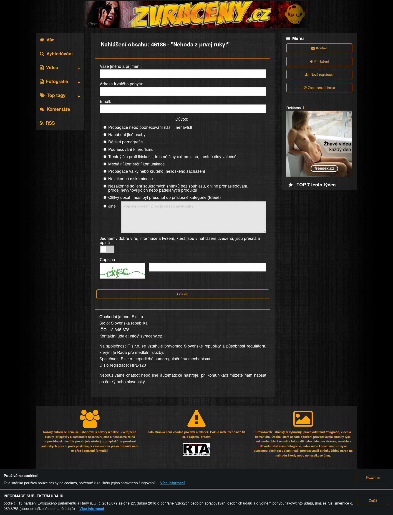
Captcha (107, 259)
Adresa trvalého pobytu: (121, 83)
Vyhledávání (59, 53)
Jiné (112, 206)
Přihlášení (321, 61)
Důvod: (181, 119)
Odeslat (182, 294)
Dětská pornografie (125, 142)
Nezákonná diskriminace (130, 178)
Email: (105, 101)
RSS (50, 122)
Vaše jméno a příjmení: (121, 66)
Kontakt (321, 48)
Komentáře (58, 109)
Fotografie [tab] (57, 81)
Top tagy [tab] (56, 95)
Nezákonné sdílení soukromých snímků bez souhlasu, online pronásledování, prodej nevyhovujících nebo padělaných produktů (178, 188)
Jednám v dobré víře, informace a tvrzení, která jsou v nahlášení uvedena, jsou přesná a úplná (180, 240)
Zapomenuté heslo (321, 87)
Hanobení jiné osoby (127, 134)
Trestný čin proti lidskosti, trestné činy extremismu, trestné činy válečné (172, 156)
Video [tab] (52, 67)
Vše (50, 39)
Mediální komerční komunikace (136, 164)
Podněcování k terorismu (131, 149)
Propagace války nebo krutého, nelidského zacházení (156, 171)
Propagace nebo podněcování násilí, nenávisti (150, 127)
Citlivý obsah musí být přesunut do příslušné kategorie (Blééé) (164, 197)
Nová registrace (322, 74)
